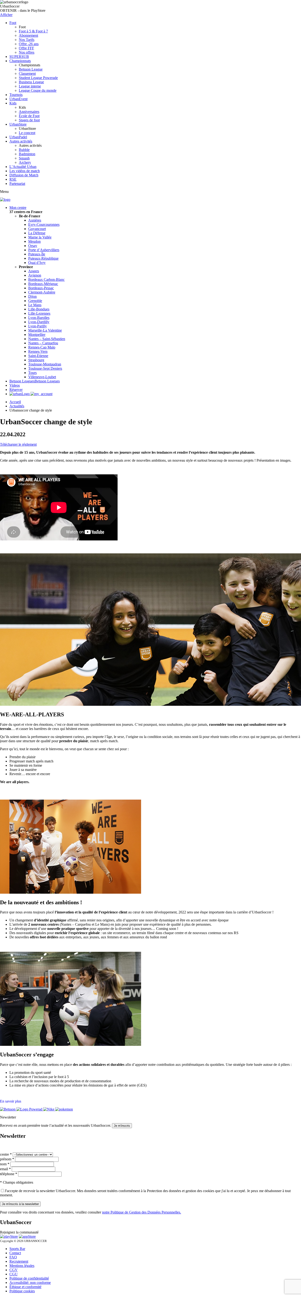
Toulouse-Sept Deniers (45, 368)
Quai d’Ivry (37, 263)
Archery (25, 162)
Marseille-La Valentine (45, 330)
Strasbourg (36, 360)
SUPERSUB (19, 57)
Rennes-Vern (38, 351)
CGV (13, 1270)
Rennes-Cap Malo (41, 347)
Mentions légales (21, 1266)
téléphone (8, 1174)
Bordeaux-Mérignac (43, 284)
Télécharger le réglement (18, 444)
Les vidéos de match (24, 171)
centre (6, 1154)
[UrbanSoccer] (5, 200)
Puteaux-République (43, 258)
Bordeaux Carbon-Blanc (46, 280)
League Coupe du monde (37, 90)
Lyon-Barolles (38, 318)
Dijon (32, 296)
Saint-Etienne (38, 356)
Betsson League (31, 69)
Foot (12, 23)
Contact (15, 1253)
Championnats (20, 61)
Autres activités (20, 141)
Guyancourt (37, 229)
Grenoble (35, 301)
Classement (27, 73)
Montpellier (36, 335)
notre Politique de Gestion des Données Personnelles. (141, 1212)
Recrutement (18, 1261)
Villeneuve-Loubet (42, 377)
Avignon (34, 275)
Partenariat (17, 184)
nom (4, 1164)
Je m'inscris (122, 1125)
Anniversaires (29, 112)
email (5, 1169)
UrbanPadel (18, 137)
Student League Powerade (38, 78)
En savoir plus (10, 1101)
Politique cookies (22, 1291)
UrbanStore (18, 124)
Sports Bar (17, 1249)
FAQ (13, 1257)
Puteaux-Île (36, 254)
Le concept (27, 133)
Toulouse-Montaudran (44, 364)
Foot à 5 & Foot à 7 (33, 31)
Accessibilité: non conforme (30, 1283)
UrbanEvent (18, 99)
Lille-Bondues (38, 309)
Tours (32, 373)
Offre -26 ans (29, 44)
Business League (31, 82)
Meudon (34, 241)
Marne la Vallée (39, 237)
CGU (13, 1274)
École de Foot (29, 116)
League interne (30, 86)
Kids (12, 103)
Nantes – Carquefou (43, 343)
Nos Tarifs (26, 40)
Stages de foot (29, 120)
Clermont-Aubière (41, 292)
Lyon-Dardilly (38, 322)
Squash (24, 158)
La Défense (36, 233)
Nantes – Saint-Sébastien (46, 339)
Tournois (16, 95)
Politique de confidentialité (29, 1278)
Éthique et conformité (25, 1287)
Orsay (32, 246)
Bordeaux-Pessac (41, 288)
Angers (33, 271)
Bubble (24, 150)
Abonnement (28, 35)
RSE (12, 179)
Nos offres (26, 52)
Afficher (6, 15)
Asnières (34, 220)
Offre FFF (26, 48)
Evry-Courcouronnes (43, 224)
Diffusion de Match (23, 175)
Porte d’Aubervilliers (43, 250)
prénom (7, 1159)
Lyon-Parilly (37, 326)
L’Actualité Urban (22, 167)
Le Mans (34, 305)
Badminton (27, 154)
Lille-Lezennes (39, 313)
